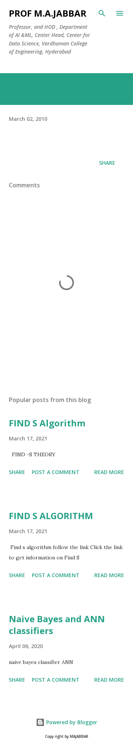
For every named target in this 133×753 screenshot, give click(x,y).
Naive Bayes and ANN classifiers (57, 625)
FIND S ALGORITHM (51, 516)
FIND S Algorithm (47, 423)
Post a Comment (55, 472)
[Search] (102, 13)
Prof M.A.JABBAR (47, 13)
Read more (109, 472)
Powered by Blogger (71, 722)
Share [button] (107, 162)
